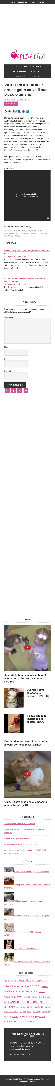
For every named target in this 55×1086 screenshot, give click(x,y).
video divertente (24, 1022)
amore (44, 981)
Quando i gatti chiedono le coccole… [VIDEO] (38, 693)
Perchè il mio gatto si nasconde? (17, 838)
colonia (31, 996)
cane (25, 991)
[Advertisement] (27, 30)
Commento (9, 317)
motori (15, 1016)
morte (7, 1016)
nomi (22, 1016)
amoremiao (20, 231)
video (40, 231)
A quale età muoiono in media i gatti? (19, 823)
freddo (41, 1007)
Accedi (32, 1081)
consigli (39, 996)
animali (27, 233)
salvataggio (9, 236)
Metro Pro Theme (25, 1079)
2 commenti (11, 104)
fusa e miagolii (11, 1011)
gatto (29, 1011)
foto (36, 1007)
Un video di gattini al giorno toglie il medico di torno (27, 250)
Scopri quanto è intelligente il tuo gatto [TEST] (23, 844)
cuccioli (12, 1002)
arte (6, 991)
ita (39, 1011)
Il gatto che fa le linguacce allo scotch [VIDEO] (36, 719)
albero (39, 980)
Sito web (7, 371)
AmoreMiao (27, 54)
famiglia (24, 1007)
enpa (17, 1007)
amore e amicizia (16, 986)
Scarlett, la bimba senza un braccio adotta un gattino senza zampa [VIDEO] (25, 678)
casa (35, 991)
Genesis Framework (41, 1079)
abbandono (11, 980)
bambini (34, 233)
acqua (21, 980)
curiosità (9, 1006)
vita (32, 1021)
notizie (34, 231)
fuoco (47, 1007)
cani (30, 991)
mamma (45, 1011)
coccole (25, 997)
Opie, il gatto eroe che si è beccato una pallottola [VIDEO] (25, 803)
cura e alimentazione (32, 1001)
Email (7, 359)
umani (42, 1016)
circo (42, 991)
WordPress (24, 1081)
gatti (28, 231)
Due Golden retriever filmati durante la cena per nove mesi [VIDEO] (26, 742)
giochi (35, 1011)
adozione (30, 980)
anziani (45, 986)
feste (30, 1007)
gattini (24, 1012)
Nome (7, 347)
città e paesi (43, 233)
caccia (20, 991)
